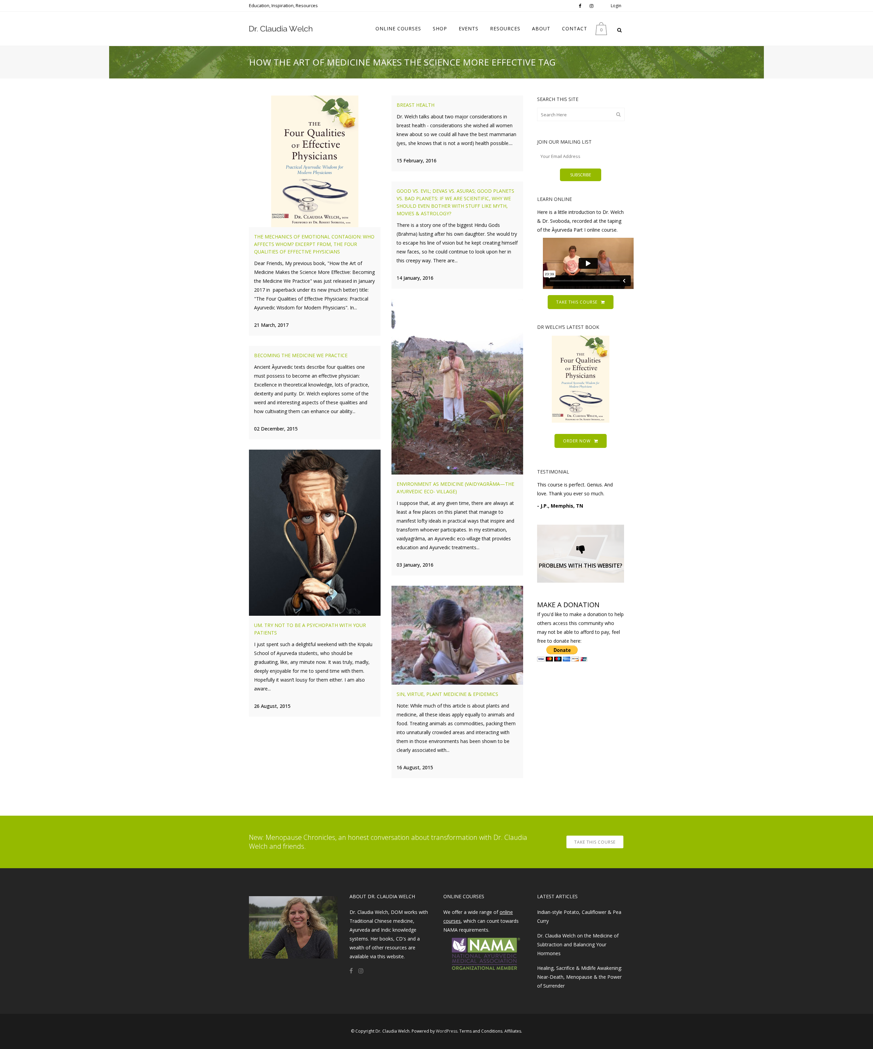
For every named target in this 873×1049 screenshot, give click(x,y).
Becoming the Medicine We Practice (300, 355)
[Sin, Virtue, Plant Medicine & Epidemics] (457, 635)
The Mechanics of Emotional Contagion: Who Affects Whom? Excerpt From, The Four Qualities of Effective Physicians (314, 244)
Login (616, 6)
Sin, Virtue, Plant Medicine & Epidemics (447, 694)
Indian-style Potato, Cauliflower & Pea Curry (579, 916)
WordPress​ (446, 1031)
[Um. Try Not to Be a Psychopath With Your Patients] (315, 533)
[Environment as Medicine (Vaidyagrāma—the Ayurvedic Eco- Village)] (457, 387)
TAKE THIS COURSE (576, 302)
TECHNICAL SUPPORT (580, 564)
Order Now (577, 441)
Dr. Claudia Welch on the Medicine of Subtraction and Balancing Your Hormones (578, 944)
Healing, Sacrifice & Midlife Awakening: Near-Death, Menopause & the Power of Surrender (579, 977)
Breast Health (415, 105)
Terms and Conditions (480, 1031)
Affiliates (512, 1031)
